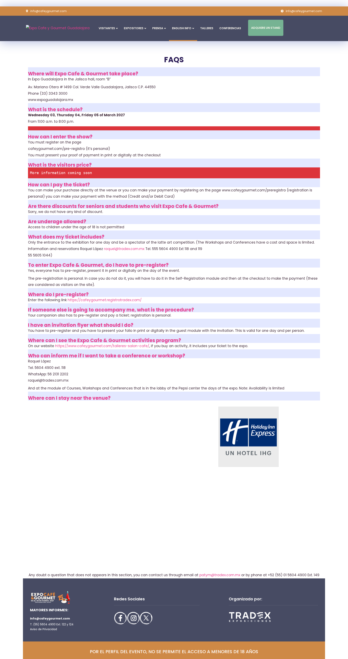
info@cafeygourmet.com (50, 618)
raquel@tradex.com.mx (123, 248)
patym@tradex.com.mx (220, 575)
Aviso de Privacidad (43, 629)
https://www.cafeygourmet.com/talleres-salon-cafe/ (102, 346)
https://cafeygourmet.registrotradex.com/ (105, 300)
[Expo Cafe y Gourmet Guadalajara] (46, 28)
